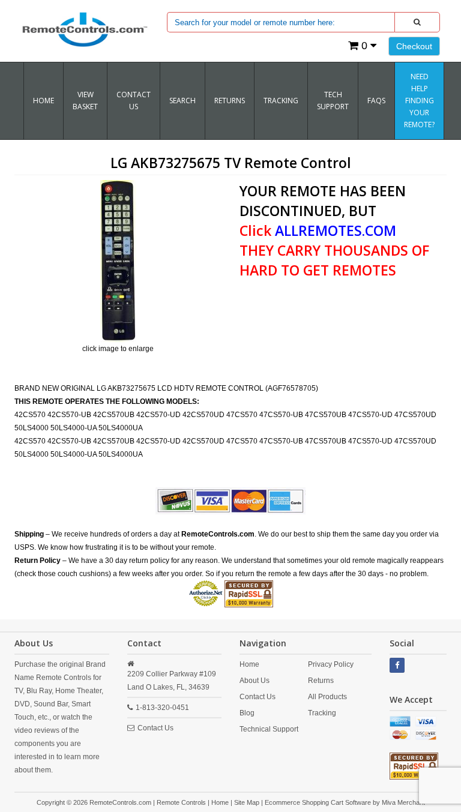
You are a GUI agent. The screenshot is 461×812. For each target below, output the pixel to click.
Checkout (414, 46)
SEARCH (182, 100)
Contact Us (133, 100)
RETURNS (229, 100)
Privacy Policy (331, 664)
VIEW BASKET (85, 100)
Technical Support (269, 729)
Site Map (246, 802)
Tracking (322, 713)
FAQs (376, 100)
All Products (327, 697)
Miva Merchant (403, 802)
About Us (255, 680)
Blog (247, 713)
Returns (321, 680)
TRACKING (281, 100)
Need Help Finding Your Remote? (419, 100)
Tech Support (333, 100)
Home (43, 100)
